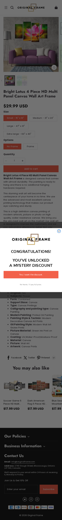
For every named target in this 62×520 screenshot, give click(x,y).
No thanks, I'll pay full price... (31, 284)
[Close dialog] (59, 231)
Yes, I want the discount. (31, 274)
